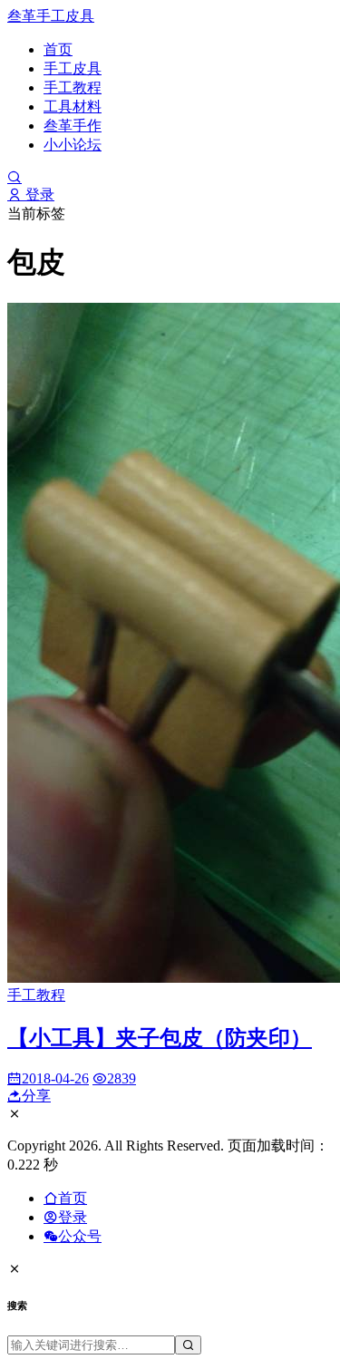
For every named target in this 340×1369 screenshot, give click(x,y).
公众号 (80, 1236)
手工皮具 (73, 68)
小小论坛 (73, 144)
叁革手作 (73, 125)
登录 (38, 194)
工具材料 (73, 106)
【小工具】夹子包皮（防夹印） (159, 1038)
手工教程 (73, 87)
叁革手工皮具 (50, 16)
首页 (58, 49)
